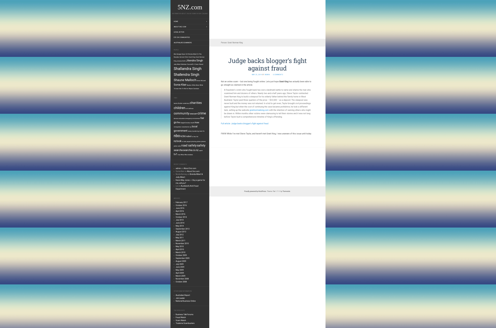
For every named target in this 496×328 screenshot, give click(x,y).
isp (190, 127)
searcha (178, 150)
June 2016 (180, 208)
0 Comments (278, 75)
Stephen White (191, 85)
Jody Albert (177, 64)
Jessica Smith (181, 61)
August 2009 (181, 261)
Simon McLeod (201, 80)
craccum (193, 113)
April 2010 (180, 249)
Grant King (192, 57)
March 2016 (180, 214)
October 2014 (181, 217)
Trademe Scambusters (185, 323)
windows (190, 155)
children (179, 108)
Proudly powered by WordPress (255, 191)
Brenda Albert (192, 54)
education (182, 118)
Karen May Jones (183, 180)
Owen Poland (199, 64)
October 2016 (181, 205)
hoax (197, 122)
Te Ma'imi (185, 88)
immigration (177, 127)
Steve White (199, 85)
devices (176, 118)
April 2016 (180, 211)
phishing (194, 141)
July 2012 (180, 235)
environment (196, 118)
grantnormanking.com (259, 110)
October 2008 (181, 282)
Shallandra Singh (188, 68)
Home (176, 21)
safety (201, 145)
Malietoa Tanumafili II (188, 64)
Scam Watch (181, 320)
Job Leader (180, 298)
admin (178, 168)
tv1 (175, 154)
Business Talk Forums (184, 314)
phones (203, 141)
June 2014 (180, 223)
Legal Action (179, 32)
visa (179, 155)
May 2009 (180, 270)
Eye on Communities (182, 37)
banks (176, 103)
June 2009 (180, 267)
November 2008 (182, 279)
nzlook (177, 141)
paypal (189, 141)
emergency (188, 118)
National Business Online (186, 301)
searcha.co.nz (191, 150)
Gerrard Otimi (184, 57)
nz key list (195, 136)
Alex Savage (177, 54)
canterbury (186, 103)
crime (202, 113)
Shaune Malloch (185, 80)
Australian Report (183, 295)
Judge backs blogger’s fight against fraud (267, 64)
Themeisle (286, 191)
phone (199, 141)
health (193, 123)
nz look (184, 141)
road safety (189, 145)
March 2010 (180, 252)
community (181, 113)
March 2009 (180, 276)
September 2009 (182, 258)
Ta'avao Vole (178, 88)
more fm (201, 131)
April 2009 (180, 273)
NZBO (183, 136)
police (175, 146)
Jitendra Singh (194, 60)
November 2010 (182, 243)
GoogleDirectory (185, 123)
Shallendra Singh (186, 75)
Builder (180, 103)
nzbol (188, 136)
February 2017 (181, 202)
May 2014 (180, 226)
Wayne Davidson (194, 88)
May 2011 (180, 238)
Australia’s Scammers (183, 43)
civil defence (189, 108)
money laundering (193, 131)
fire (178, 122)
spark (201, 150)
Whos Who (184, 155)
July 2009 (180, 264)
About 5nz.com (180, 27)
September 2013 (182, 229)
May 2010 (180, 246)
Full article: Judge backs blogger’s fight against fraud (244, 123)
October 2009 (181, 255)
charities (196, 103)
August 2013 (181, 232)
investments (185, 127)
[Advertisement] (267, 19)
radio (179, 146)
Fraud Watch (181, 317)
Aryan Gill (185, 54)
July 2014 (180, 220)
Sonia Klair (180, 84)
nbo (177, 136)
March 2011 (180, 241)
